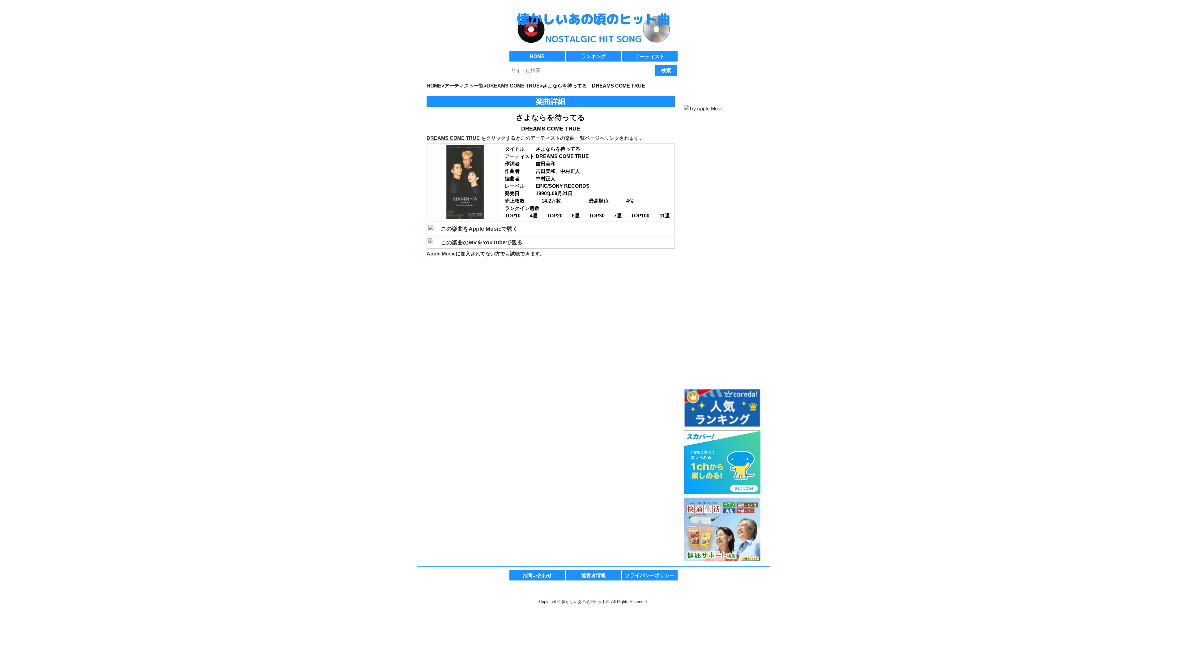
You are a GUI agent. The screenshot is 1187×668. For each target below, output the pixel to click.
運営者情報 (593, 575)
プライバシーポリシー (649, 575)
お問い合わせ (537, 575)
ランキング (593, 56)
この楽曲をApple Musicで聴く (479, 229)
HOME (537, 56)
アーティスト (650, 56)
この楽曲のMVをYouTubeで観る (481, 242)
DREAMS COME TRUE (453, 138)
